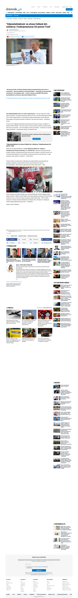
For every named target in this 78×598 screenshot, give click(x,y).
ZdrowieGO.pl (56, 6)
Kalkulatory (64, 579)
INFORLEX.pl (45, 6)
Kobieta (34, 581)
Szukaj (70, 9)
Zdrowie (22, 588)
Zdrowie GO (20, 18)
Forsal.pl (7, 585)
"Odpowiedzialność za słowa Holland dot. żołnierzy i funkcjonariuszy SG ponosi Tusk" (28, 98)
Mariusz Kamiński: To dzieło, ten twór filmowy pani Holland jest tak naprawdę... (29, 260)
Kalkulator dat (64, 581)
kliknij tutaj (45, 574)
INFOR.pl (32, 6)
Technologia (23, 582)
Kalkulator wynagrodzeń (66, 589)
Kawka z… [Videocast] (28, 18)
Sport (22, 587)
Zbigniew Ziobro (22, 236)
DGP (51, 6)
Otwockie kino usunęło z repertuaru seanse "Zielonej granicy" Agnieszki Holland (36, 135)
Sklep (71, 6)
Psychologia (49, 588)
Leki (47, 584)
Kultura (34, 591)
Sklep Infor (8, 589)
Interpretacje (8, 588)
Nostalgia (15, 18)
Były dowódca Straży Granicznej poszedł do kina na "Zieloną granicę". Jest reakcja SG (13, 261)
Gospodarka (23, 584)
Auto (21, 581)
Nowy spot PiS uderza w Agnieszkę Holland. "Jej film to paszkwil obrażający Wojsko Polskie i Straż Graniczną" (45, 261)
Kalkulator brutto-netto (66, 588)
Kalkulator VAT (65, 585)
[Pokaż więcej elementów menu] (72, 12)
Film (34, 588)
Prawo (48, 581)
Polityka (16, 15)
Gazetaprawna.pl (9, 582)
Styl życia (48, 589)
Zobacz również (36, 138)
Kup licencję (19, 231)
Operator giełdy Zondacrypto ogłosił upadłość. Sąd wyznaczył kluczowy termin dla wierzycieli (13, 285)
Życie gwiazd (35, 587)
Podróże (22, 589)
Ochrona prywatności (41, 594)
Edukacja (35, 584)
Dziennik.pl (23, 579)
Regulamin (32, 594)
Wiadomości (9, 15)
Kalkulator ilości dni (65, 582)
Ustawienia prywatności (62, 594)
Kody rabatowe (36, 582)
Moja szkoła (35, 585)
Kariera (25, 594)
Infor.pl (7, 581)
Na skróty (8, 579)
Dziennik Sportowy (37, 18)
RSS (71, 594)
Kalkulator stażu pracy (66, 584)
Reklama (19, 594)
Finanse (48, 582)
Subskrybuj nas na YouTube (14, 36)
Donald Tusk (14, 236)
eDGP (7, 584)
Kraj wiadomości (47, 307)
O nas (13, 594)
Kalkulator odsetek (65, 587)
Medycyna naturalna (50, 585)
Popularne (39, 307)
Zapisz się (39, 570)
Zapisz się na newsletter (29, 36)
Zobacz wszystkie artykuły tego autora (14, 281)
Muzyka (34, 589)
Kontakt (8, 594)
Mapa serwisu (52, 594)
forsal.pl (38, 6)
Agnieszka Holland (32, 236)
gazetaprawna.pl (65, 6)
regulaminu (40, 566)
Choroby (48, 587)
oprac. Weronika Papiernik (17, 30)
